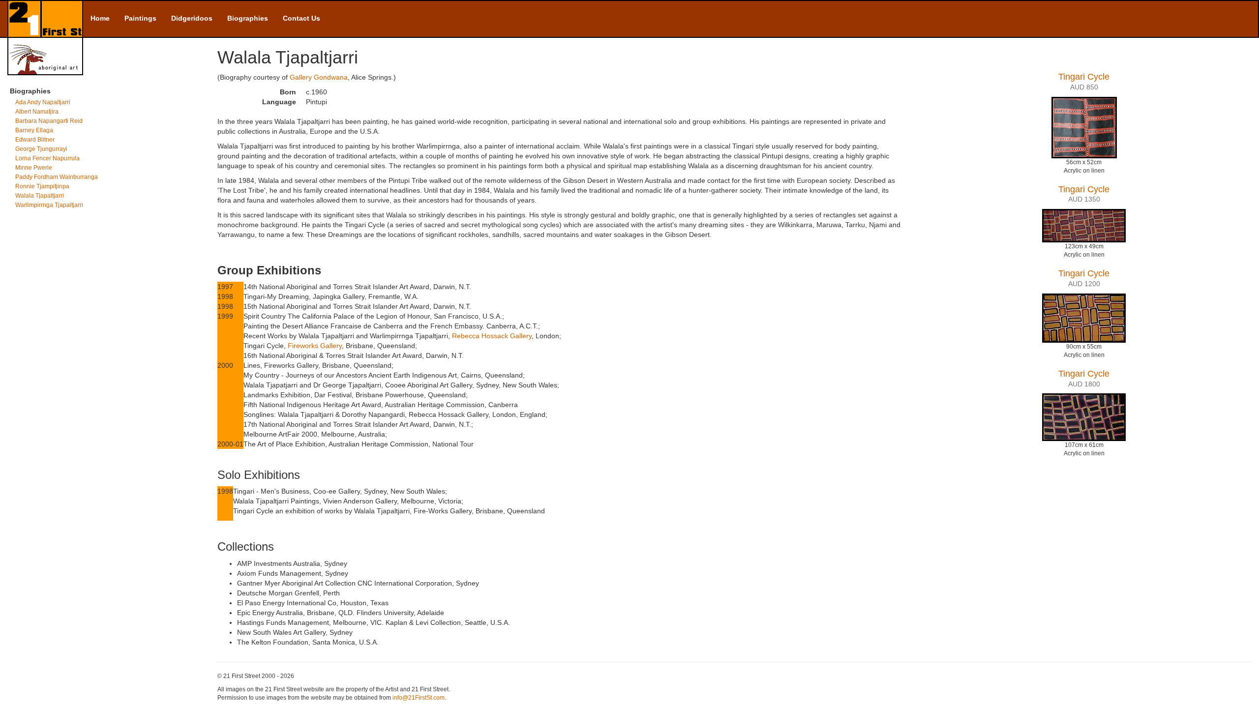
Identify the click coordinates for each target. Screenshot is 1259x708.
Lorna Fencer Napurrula (47, 158)
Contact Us (301, 18)
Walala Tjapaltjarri (39, 195)
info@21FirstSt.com (418, 697)
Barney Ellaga (34, 130)
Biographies (247, 18)
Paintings (140, 18)
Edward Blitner (35, 139)
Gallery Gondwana (319, 77)
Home (100, 18)
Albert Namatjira (37, 111)
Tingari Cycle (1083, 77)
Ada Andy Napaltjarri (42, 102)
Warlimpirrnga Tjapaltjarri (49, 205)
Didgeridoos (191, 18)
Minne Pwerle (33, 167)
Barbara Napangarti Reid (49, 121)
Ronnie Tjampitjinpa (42, 186)
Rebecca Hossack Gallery (492, 336)
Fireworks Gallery (315, 346)
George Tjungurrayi (41, 149)
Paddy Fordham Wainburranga (56, 177)
